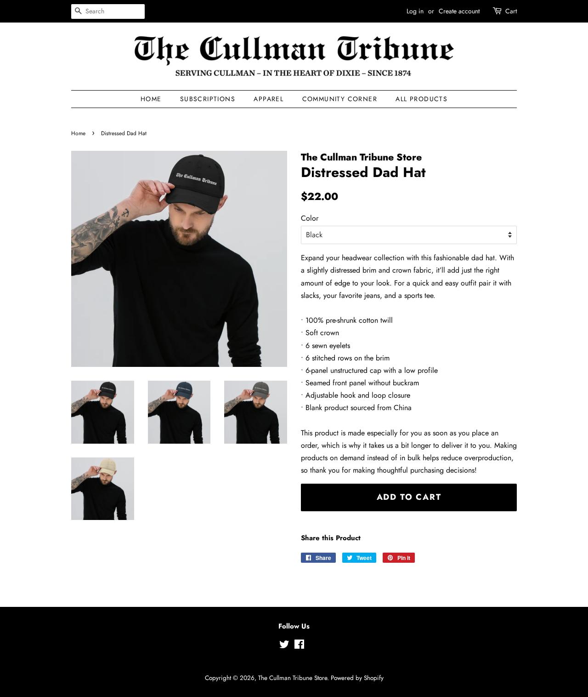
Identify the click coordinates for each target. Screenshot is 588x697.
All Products (421, 98)
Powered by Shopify (357, 677)
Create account (459, 11)
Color (309, 218)
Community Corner (339, 98)
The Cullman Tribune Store (292, 677)
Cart (511, 11)
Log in (415, 11)
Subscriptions (207, 98)
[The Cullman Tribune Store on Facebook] (299, 646)
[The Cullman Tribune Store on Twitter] (284, 646)
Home (151, 98)
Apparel (268, 98)
